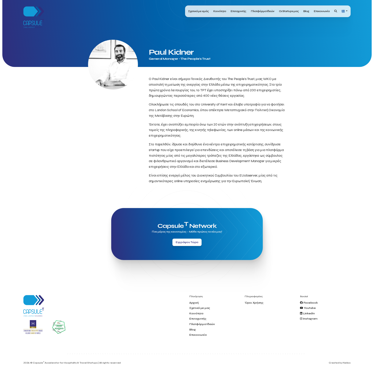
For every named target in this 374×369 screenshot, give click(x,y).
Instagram (310, 318)
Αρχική (193, 302)
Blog (306, 11)
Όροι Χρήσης (254, 302)
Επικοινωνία (322, 11)
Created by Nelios (340, 362)
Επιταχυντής (238, 11)
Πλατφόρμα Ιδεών (262, 11)
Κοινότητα (219, 11)
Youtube (310, 308)
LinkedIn (309, 313)
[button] (344, 11)
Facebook (310, 302)
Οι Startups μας (289, 11)
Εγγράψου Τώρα (187, 242)
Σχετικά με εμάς (198, 11)
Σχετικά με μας (199, 308)
